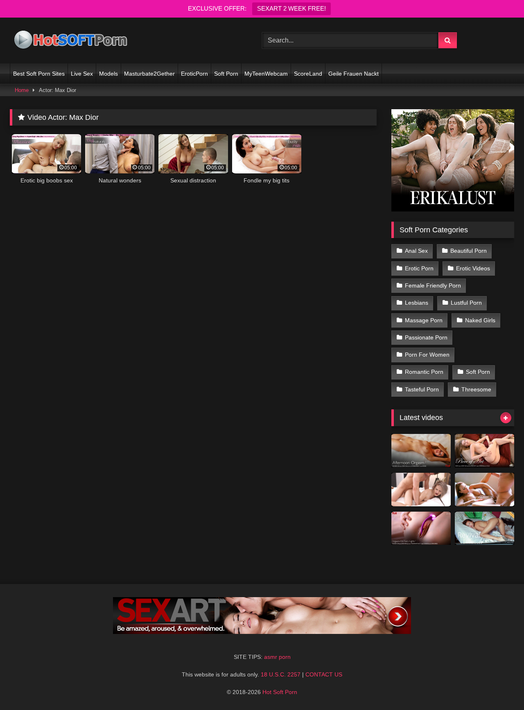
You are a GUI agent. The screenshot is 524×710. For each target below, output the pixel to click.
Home (22, 90)
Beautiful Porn (468, 250)
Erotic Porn (419, 268)
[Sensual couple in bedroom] (421, 489)
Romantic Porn (424, 371)
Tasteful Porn (422, 389)
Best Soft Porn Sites (39, 73)
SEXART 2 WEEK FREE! (291, 8)
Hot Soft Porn (279, 692)
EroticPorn (194, 73)
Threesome (476, 389)
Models (108, 73)
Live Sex (82, 73)
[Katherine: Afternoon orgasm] (421, 450)
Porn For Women (427, 354)
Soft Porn (226, 73)
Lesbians (416, 302)
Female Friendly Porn (433, 285)
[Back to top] (499, 686)
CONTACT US (323, 674)
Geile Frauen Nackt (353, 73)
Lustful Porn (466, 302)
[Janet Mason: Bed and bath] (484, 489)
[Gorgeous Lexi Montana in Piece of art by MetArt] (484, 450)
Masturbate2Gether (149, 73)
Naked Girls (480, 320)
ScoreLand (308, 73)
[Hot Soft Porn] (71, 40)
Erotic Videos (473, 268)
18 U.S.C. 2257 (280, 674)
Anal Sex (416, 250)
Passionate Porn (426, 337)
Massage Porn (424, 320)
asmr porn (277, 657)
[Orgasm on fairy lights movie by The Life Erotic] (421, 528)
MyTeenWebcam (266, 73)
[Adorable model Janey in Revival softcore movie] (484, 528)
